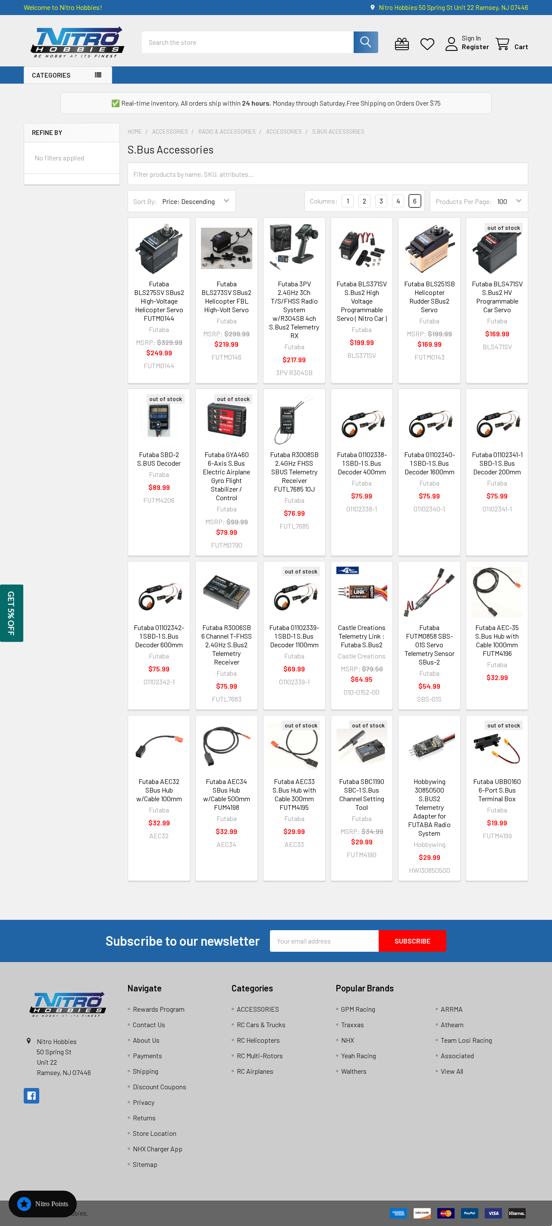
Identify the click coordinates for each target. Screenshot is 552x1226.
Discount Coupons (159, 1086)
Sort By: (145, 201)
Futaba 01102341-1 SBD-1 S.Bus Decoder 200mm (497, 463)
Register (475, 46)
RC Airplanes (255, 1071)
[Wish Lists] (429, 44)
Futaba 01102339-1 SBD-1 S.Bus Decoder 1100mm (294, 636)
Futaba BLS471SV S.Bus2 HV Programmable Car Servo (497, 296)
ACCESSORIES (258, 1009)
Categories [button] (51, 75)
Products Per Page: (464, 201)
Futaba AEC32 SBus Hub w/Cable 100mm (159, 790)
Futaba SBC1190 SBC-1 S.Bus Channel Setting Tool (361, 794)
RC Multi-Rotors (260, 1055)
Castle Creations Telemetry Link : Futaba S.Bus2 (362, 636)
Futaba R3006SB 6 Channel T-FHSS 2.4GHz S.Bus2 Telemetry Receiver (226, 644)
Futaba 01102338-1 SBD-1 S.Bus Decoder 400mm (362, 463)
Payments (147, 1055)
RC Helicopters (258, 1040)
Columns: (324, 201)
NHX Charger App (157, 1148)
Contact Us (149, 1024)
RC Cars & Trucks (261, 1024)
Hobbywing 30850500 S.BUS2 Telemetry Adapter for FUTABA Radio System (429, 807)
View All (452, 1071)
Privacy (143, 1102)
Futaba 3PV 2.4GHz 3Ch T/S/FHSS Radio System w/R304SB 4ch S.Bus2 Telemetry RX (294, 309)
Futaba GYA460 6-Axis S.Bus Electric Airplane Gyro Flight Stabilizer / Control (226, 476)
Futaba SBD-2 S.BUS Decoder (159, 458)
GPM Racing (358, 1009)
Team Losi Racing (466, 1040)
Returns (144, 1117)
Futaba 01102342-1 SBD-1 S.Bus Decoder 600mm (159, 636)
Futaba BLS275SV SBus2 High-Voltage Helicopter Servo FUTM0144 (159, 300)
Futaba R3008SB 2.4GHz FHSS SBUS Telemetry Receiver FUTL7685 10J (294, 471)
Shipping (145, 1071)
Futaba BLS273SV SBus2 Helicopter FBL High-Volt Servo (226, 296)
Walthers (354, 1071)
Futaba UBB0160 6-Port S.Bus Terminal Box (497, 790)
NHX (347, 1040)
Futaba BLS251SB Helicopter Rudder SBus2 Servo (429, 296)
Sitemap (145, 1164)
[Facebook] (31, 1096)
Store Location (154, 1133)
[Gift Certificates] (404, 44)
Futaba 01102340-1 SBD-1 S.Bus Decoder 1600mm (429, 463)
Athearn (452, 1024)
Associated (457, 1055)
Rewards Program (159, 1009)
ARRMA (452, 1009)
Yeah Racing (358, 1055)
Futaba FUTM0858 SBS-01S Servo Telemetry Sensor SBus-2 (430, 644)
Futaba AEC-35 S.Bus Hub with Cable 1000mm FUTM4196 (497, 640)
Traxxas (352, 1024)
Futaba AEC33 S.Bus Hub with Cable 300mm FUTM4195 (294, 794)
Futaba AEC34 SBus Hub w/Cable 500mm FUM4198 (226, 794)
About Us (146, 1040)
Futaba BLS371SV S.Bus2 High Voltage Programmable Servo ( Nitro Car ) (361, 300)
